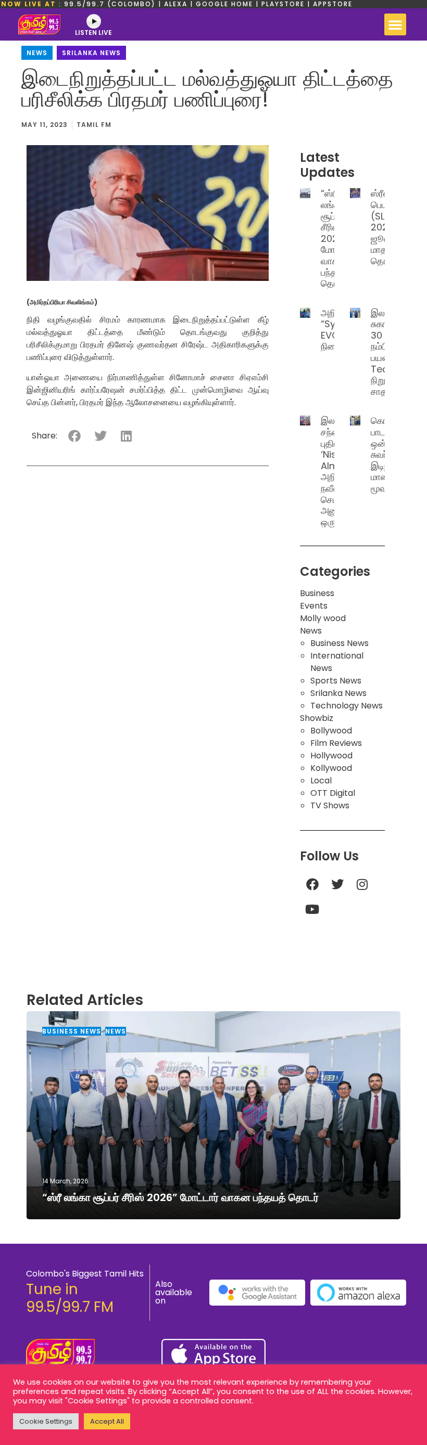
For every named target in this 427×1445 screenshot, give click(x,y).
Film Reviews (336, 743)
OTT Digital (332, 793)
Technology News (346, 706)
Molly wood (323, 618)
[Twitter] (337, 884)
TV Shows (329, 805)
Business (317, 593)
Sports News (335, 681)
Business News (339, 643)
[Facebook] (312, 884)
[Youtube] (312, 909)
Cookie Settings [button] (45, 1421)
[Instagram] (362, 884)
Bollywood (331, 731)
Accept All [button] (107, 1421)
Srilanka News (91, 52)
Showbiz (316, 718)
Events (314, 606)
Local (321, 780)
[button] (395, 24)
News (37, 52)
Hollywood (331, 756)
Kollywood (331, 768)
